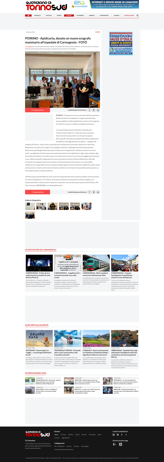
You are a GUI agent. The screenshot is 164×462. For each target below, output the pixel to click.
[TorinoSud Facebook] (122, 435)
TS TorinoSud (40, 458)
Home (56, 434)
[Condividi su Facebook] (89, 110)
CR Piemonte (104, 15)
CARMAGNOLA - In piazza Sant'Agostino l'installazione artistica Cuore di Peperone (121, 275)
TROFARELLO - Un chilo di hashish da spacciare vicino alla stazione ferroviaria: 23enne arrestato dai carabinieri (126, 381)
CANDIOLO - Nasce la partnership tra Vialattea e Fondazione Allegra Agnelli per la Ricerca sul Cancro (95, 352)
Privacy (69, 446)
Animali (92, 15)
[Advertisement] (121, 70)
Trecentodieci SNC (55, 458)
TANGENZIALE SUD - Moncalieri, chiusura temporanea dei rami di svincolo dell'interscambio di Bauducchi (48, 381)
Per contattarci (59, 446)
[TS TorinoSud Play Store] (114, 444)
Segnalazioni (129, 15)
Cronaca (37, 15)
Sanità (69, 15)
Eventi (59, 15)
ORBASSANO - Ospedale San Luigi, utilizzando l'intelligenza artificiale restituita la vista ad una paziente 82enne (124, 353)
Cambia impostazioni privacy (63, 449)
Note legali (85, 446)
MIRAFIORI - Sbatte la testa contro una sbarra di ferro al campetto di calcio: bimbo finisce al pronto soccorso (87, 381)
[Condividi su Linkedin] (98, 110)
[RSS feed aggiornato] (114, 435)
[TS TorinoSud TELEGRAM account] (126, 435)
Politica (49, 15)
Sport (99, 434)
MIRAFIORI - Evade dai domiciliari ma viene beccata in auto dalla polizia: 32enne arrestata (126, 391)
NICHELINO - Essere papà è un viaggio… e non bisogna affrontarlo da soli (38, 352)
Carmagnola (29, 46)
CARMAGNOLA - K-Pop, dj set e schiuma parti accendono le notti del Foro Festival (38, 275)
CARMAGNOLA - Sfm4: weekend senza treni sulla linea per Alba (95, 274)
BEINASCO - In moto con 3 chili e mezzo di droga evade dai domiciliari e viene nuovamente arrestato (87, 391)
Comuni (116, 15)
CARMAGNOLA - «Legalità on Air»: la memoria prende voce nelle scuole (67, 275)
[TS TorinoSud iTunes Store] (120, 444)
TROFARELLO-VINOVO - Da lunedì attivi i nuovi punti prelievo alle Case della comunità (67, 352)
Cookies (76, 446)
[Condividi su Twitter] (93, 110)
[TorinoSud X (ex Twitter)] (118, 435)
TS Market (80, 15)
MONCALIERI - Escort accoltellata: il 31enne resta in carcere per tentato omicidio (46, 391)
